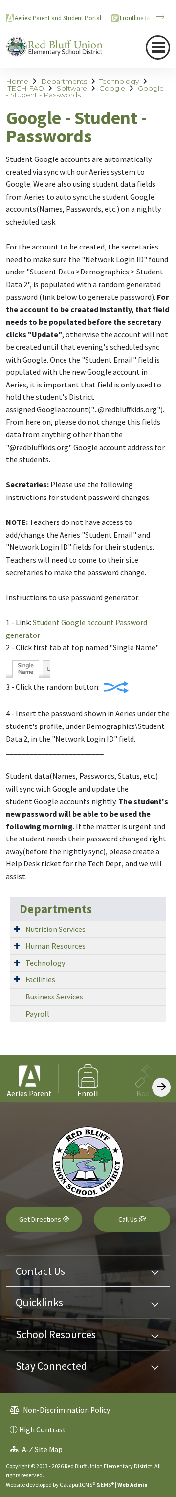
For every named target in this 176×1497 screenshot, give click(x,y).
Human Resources (55, 946)
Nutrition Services (55, 929)
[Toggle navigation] (158, 47)
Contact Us (40, 1271)
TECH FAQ (26, 88)
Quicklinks (39, 1302)
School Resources (56, 1334)
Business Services (54, 996)
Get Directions (41, 1219)
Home (17, 81)
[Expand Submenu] (17, 928)
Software (72, 88)
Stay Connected (51, 1366)
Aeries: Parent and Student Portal (58, 18)
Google (112, 88)
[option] (29, 1078)
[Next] (153, 16)
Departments (64, 81)
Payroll (37, 1014)
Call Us (128, 1219)
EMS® (107, 1484)
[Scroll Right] (161, 1087)
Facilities (40, 979)
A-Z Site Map (42, 1449)
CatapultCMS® (77, 1484)
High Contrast (42, 1429)
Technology (119, 81)
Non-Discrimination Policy (66, 1410)
